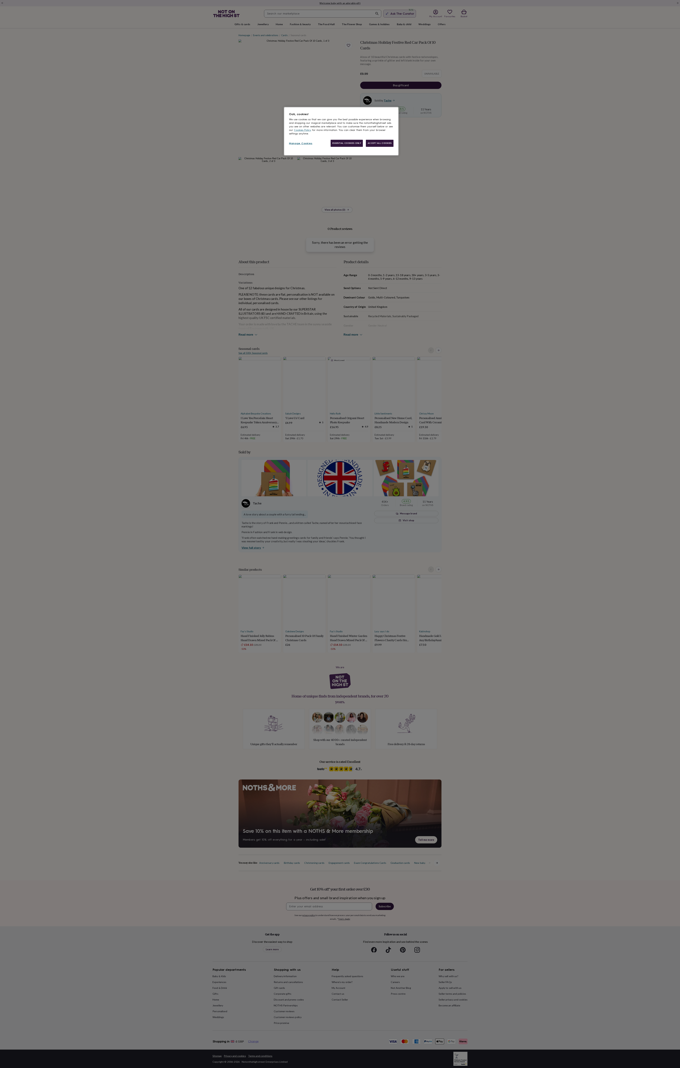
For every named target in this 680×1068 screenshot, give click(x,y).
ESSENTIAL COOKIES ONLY (346, 143)
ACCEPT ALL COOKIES (380, 143)
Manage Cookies (300, 143)
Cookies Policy (302, 130)
